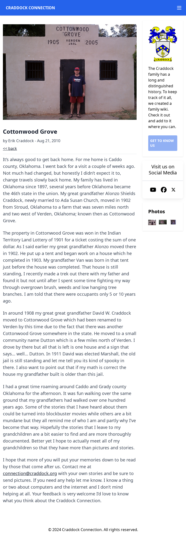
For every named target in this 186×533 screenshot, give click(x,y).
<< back (10, 148)
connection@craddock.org (30, 473)
